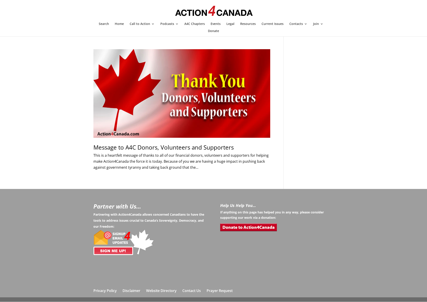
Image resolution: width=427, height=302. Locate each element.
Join (316, 24)
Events (216, 24)
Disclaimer (131, 290)
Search (104, 24)
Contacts (296, 24)
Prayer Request (220, 290)
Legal (230, 24)
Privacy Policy (105, 290)
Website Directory (161, 290)
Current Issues (273, 24)
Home (119, 24)
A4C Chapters (194, 24)
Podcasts (167, 24)
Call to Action (140, 24)
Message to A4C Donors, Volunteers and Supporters (163, 147)
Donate (213, 31)
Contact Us (191, 290)
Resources (248, 24)
